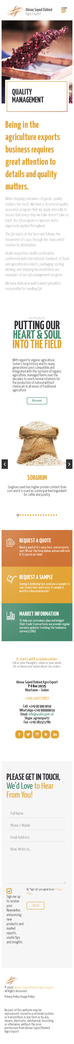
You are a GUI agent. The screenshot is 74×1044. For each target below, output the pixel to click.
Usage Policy (27, 996)
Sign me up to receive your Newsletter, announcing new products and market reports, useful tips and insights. (15, 919)
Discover (37, 400)
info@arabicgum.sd (40, 714)
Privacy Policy (12, 996)
